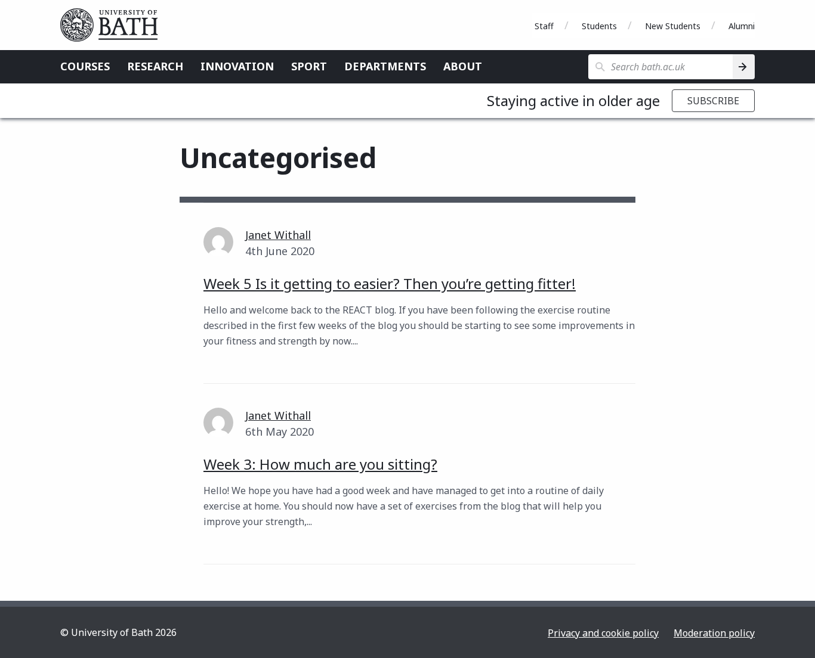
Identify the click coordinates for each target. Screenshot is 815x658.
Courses (85, 66)
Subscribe (713, 100)
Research (155, 66)
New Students (672, 26)
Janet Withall (278, 235)
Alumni (741, 26)
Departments (385, 66)
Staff (544, 26)
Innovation (237, 66)
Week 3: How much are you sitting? (320, 464)
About (462, 66)
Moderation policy (714, 633)
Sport (309, 66)
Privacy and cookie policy (603, 633)
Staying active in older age (573, 100)
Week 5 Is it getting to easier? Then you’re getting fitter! (389, 283)
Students (599, 26)
